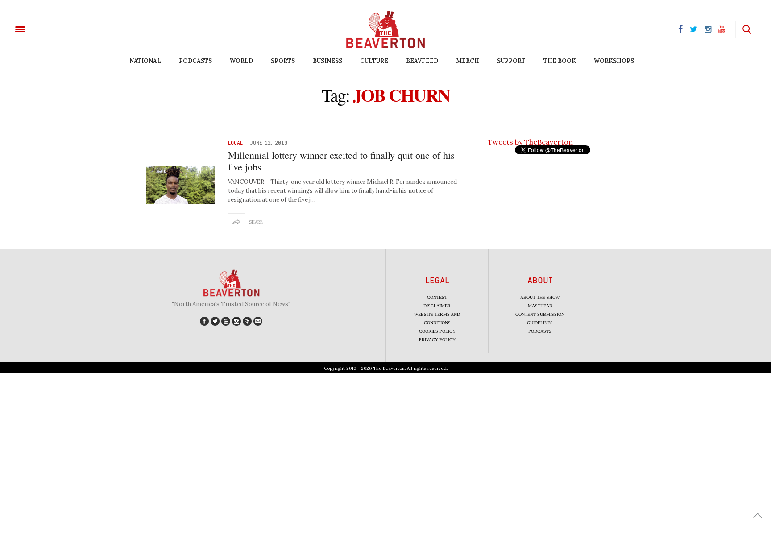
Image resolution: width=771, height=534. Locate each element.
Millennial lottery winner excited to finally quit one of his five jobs (341, 161)
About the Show (540, 297)
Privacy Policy (437, 339)
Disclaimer (437, 305)
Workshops (614, 61)
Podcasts (195, 61)
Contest (437, 297)
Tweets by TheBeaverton (530, 141)
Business (327, 61)
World (241, 61)
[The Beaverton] (50, 28)
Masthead (540, 305)
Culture (374, 61)
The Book (559, 61)
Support (511, 61)
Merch (467, 61)
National (145, 61)
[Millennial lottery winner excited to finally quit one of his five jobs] (180, 185)
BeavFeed (422, 61)
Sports (283, 61)
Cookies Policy (437, 331)
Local (235, 142)
